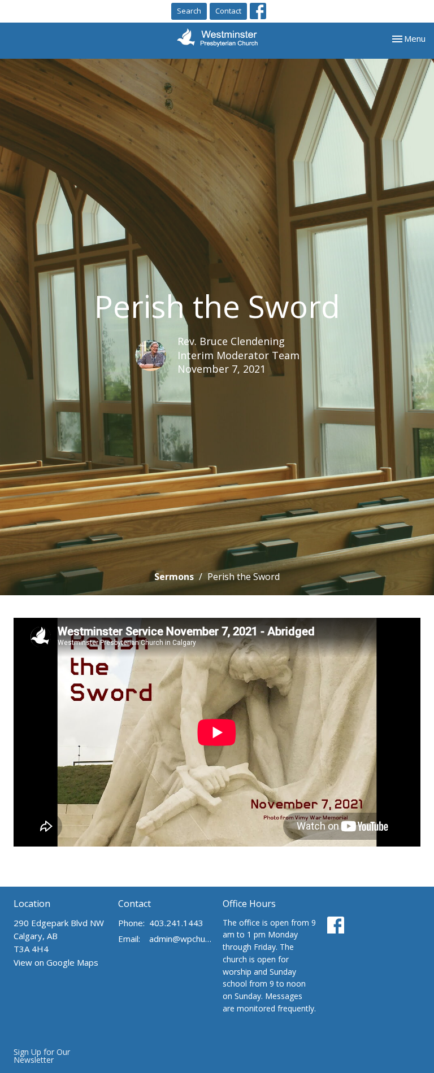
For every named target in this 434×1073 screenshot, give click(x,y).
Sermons (174, 576)
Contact (228, 11)
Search (189, 11)
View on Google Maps (56, 962)
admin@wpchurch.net (180, 938)
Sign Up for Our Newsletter (42, 1055)
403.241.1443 (176, 922)
